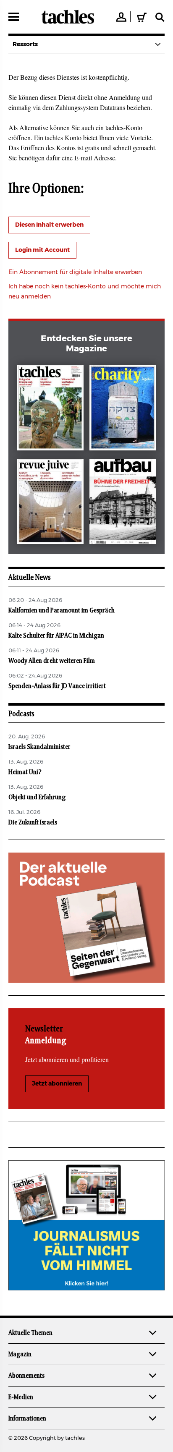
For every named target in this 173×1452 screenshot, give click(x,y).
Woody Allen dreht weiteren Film (51, 660)
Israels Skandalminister (39, 746)
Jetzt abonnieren (57, 1084)
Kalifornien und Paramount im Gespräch (61, 610)
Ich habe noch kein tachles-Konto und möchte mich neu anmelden (84, 292)
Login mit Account (42, 250)
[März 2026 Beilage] (122, 409)
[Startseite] (68, 17)
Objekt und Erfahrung (37, 797)
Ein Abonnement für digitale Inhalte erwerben (75, 272)
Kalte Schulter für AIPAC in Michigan (56, 635)
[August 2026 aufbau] (122, 503)
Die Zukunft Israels (32, 822)
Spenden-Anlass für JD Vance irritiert (57, 686)
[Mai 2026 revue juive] (50, 503)
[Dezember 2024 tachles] (50, 409)
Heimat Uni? (25, 772)
